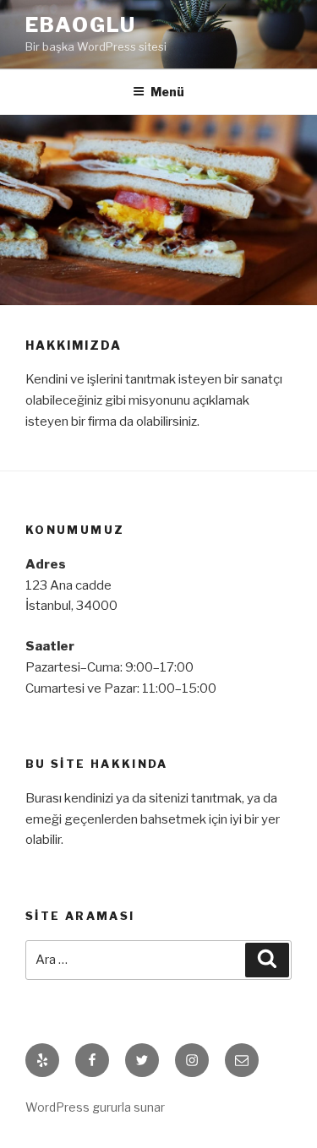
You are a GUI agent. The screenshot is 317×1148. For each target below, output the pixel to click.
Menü (167, 91)
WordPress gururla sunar (95, 1107)
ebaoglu (80, 25)
